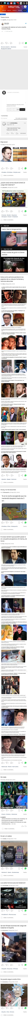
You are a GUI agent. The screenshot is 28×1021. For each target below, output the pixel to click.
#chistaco (10, 172)
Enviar (24, 10)
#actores (13, 479)
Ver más (13, 824)
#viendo (3, 215)
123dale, (5, 838)
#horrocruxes (12, 914)
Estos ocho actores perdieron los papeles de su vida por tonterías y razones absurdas (12, 279)
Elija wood (4, 142)
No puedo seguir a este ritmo (11, 979)
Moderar (20, 10)
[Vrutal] (11, 3)
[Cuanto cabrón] (21, 3)
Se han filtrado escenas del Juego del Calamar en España (13, 927)
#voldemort (4, 914)
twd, (4, 144)
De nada (3, 777)
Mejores (9, 10)
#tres (8, 526)
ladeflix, (5, 20)
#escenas (9, 968)
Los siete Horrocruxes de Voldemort (13, 883)
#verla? (9, 217)
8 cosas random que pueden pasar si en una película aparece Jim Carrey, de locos (14, 539)
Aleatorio (14, 10)
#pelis (9, 872)
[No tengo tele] (24, 3)
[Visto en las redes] (8, 3)
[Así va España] (18, 3)
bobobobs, (5, 930)
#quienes (14, 215)
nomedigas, (6, 885)
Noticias (4, 10)
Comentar (22, 109)
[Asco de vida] (2, 3)
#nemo (3, 814)
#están (9, 215)
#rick (7, 1012)
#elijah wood (16, 172)
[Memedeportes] (14, 3)
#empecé (4, 217)
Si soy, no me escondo (8, 490)
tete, (4, 284)
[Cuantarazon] (5, 3)
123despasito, (6, 492)
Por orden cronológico (21, 118)
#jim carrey (15, 766)
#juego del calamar (6, 48)
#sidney (8, 814)
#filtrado (15, 968)
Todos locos (5, 17)
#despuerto (14, 526)
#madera (3, 172)
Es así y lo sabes (6, 836)
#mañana (4, 526)
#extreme (13, 47)
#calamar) (15, 217)
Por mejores (4, 118)
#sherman (14, 814)
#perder (3, 479)
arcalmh (4, 817)
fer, (3, 543)
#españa (3, 968)
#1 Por (12, 123)
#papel (9, 479)
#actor (10, 766)
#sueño (3, 1012)
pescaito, (5, 187)
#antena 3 (4, 872)
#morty (12, 1012)
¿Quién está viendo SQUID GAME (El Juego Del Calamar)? (13, 184)
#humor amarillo (5, 47)
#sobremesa (15, 872)
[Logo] (14, 6)
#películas (4, 766)
